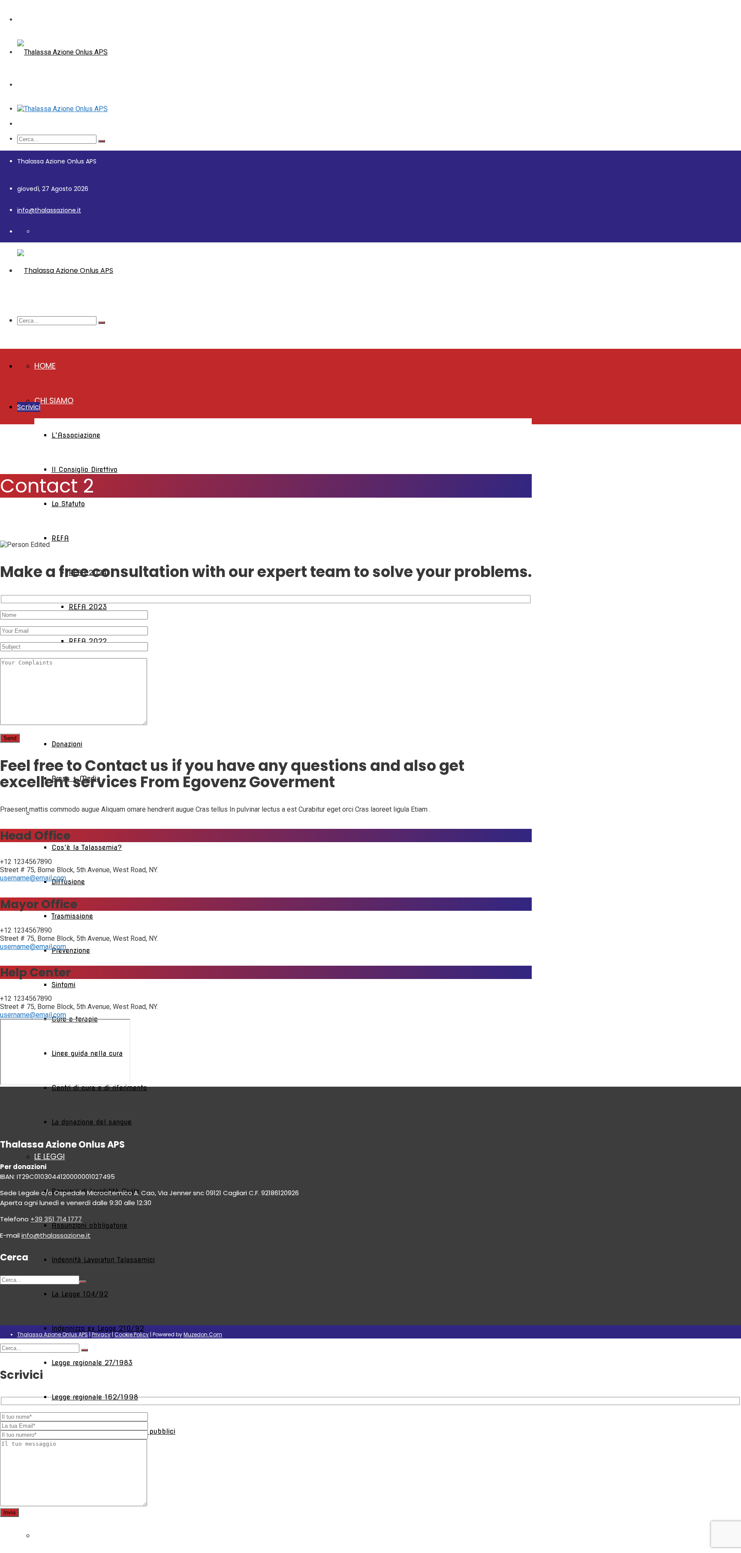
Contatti (53, 1535)
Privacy (101, 1334)
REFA (60, 538)
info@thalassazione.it (49, 210)
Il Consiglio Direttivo (84, 469)
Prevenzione (70, 950)
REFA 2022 (88, 641)
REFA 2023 (88, 607)
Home (45, 365)
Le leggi (49, 1156)
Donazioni (66, 744)
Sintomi (63, 985)
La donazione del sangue (91, 1122)
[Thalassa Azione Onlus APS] (62, 52)
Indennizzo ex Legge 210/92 (97, 1328)
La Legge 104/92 (79, 1294)
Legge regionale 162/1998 (94, 1397)
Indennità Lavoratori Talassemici (103, 1260)
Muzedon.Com (203, 1334)
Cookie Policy (131, 1334)
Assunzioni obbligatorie (89, 1225)
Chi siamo (53, 400)
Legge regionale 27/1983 (92, 1363)
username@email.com (33, 878)
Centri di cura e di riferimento (99, 1088)
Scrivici (28, 407)
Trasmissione (72, 916)
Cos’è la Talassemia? (86, 847)
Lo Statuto (68, 504)
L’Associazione (75, 435)
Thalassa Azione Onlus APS (52, 1334)
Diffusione (68, 882)
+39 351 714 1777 (56, 1219)
